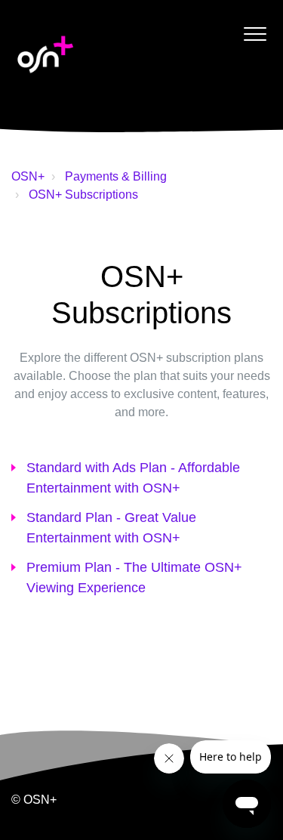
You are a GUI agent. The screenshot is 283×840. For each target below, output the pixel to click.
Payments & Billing (116, 176)
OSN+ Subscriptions (83, 194)
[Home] (45, 54)
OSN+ (28, 176)
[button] (255, 34)
